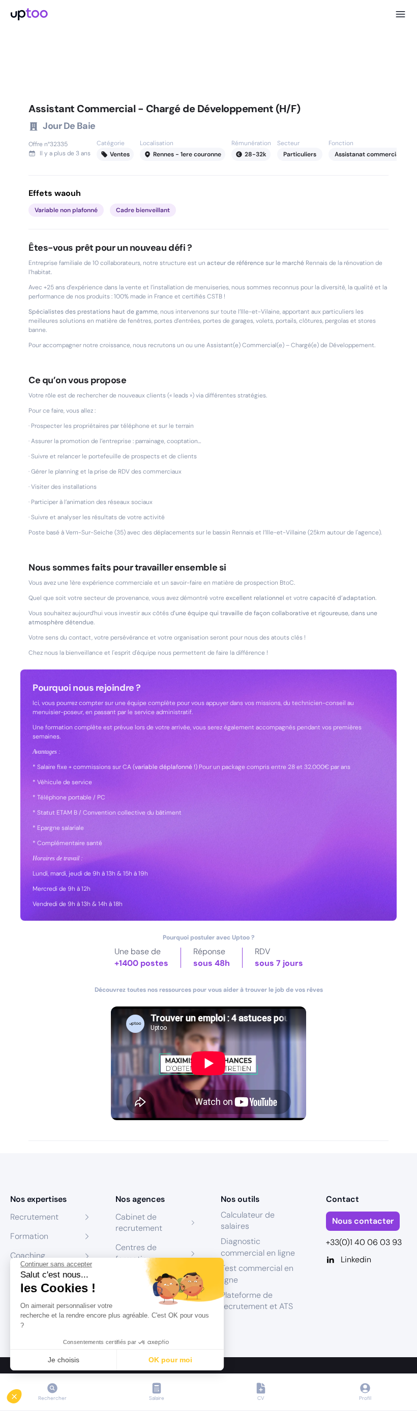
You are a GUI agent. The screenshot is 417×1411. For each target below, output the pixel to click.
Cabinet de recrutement (138, 1222)
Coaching (27, 1255)
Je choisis (63, 1360)
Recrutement (34, 1217)
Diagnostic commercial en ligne (258, 1247)
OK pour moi (170, 1360)
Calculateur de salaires (248, 1220)
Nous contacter (363, 1221)
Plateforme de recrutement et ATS (257, 1301)
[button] (21, 1394)
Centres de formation (136, 1253)
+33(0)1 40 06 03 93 (364, 1242)
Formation (29, 1236)
